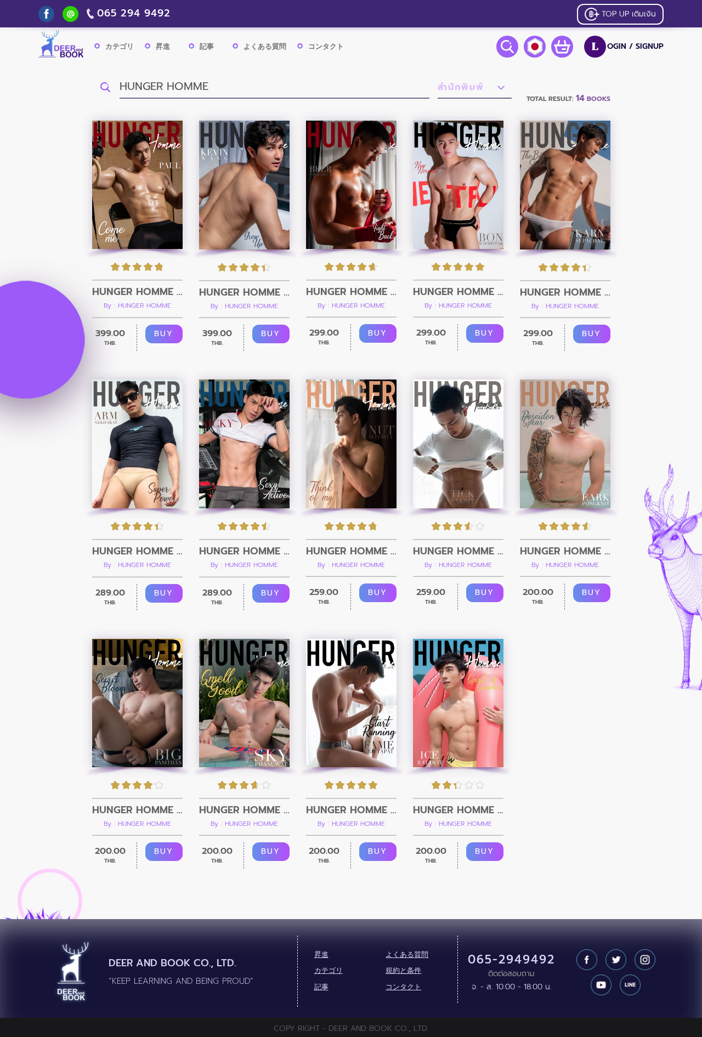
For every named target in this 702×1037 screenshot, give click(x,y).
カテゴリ (119, 46)
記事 (207, 46)
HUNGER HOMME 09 (137, 551)
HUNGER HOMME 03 (244, 810)
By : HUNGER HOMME (137, 305)
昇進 (163, 46)
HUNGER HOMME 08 (244, 551)
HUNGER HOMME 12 (351, 292)
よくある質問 (265, 46)
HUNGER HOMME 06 (458, 551)
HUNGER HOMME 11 (458, 292)
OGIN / (628, 47)
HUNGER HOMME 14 (137, 292)
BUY (163, 333)
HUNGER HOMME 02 (351, 810)
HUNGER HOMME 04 (137, 810)
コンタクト (326, 46)
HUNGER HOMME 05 (565, 551)
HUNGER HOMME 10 (565, 292)
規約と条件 (403, 971)
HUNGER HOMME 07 (351, 551)
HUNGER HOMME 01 (458, 810)
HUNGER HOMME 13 (244, 292)
